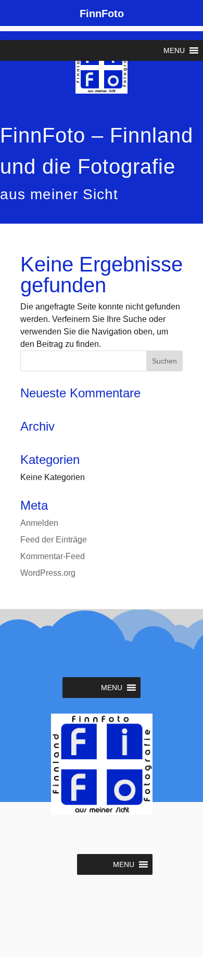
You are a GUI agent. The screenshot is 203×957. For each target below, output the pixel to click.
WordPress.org (47, 572)
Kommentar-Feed (52, 556)
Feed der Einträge (53, 539)
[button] (174, 50)
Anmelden (39, 523)
